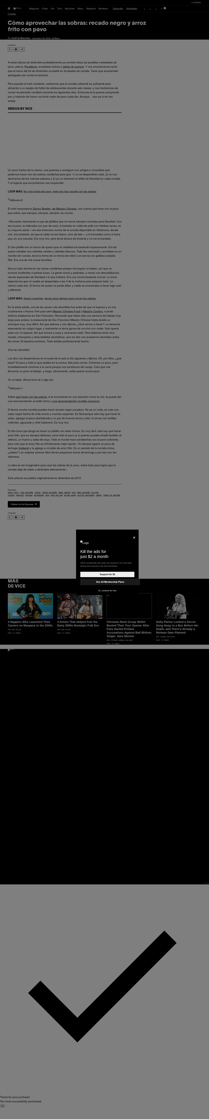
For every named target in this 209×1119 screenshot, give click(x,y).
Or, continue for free (107, 590)
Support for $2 (107, 574)
